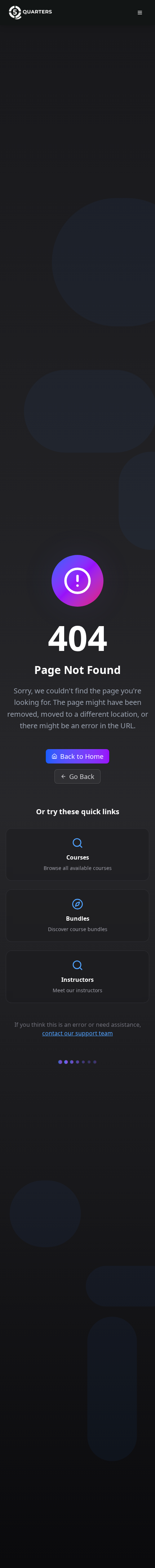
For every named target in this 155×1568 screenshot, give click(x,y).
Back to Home (81, 756)
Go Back (81, 776)
